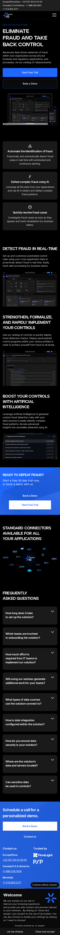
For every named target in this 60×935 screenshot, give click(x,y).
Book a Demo (30, 83)
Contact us (30, 836)
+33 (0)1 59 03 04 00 (15, 859)
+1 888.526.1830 (12, 871)
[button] (53, 15)
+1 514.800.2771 (12, 882)
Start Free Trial (30, 72)
